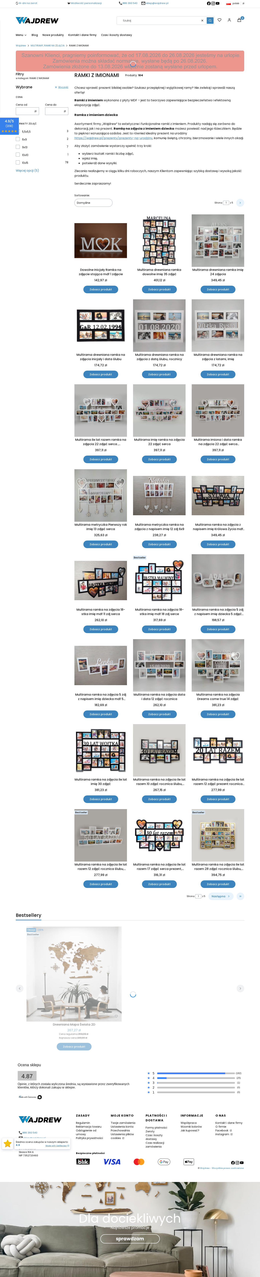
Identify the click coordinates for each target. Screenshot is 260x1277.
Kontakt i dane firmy (228, 1123)
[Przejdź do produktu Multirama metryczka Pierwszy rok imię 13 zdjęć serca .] (100, 495)
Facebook (222, 1130)
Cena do (51, 105)
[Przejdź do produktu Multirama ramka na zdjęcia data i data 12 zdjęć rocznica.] (159, 665)
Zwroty (150, 1131)
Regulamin (83, 1123)
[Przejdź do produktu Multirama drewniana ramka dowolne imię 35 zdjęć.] (159, 240)
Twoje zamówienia (123, 1123)
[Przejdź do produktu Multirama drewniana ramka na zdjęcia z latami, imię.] (218, 325)
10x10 (25, 155)
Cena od (21, 105)
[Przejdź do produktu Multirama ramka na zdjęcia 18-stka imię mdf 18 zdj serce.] (159, 580)
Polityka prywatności (89, 1138)
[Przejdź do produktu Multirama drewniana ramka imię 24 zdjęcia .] (218, 240)
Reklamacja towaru (88, 1127)
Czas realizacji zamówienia (155, 1145)
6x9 (24, 139)
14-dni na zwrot (28, 3)
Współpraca (189, 1123)
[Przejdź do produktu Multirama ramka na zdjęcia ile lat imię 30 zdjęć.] (100, 750)
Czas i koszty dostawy (154, 1137)
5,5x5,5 (26, 132)
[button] (210, 20)
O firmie (220, 1127)
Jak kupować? (190, 1130)
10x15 (25, 163)
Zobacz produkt (101, 289)
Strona (218, 202)
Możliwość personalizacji (86, 3)
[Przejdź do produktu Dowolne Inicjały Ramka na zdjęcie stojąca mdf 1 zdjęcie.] (100, 240)
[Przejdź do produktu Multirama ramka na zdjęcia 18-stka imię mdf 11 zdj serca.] (100, 580)
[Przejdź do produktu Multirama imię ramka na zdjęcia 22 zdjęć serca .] (159, 410)
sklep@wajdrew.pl (157, 3)
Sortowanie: (82, 195)
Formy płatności (156, 1128)
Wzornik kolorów (191, 1127)
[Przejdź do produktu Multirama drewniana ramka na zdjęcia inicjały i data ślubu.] (100, 325)
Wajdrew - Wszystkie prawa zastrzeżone (222, 1168)
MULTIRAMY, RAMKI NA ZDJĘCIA (48, 45)
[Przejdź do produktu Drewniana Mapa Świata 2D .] (74, 974)
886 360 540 (130, 3)
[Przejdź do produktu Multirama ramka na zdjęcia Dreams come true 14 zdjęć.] (218, 665)
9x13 (24, 147)
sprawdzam (130, 1239)
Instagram (222, 1134)
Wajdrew (21, 45)
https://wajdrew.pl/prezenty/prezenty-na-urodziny (113, 138)
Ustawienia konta (122, 1127)
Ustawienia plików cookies (122, 1136)
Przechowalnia (120, 1130)
